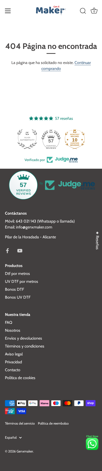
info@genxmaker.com (34, 227)
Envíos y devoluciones (23, 338)
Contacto (12, 370)
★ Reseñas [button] (97, 240)
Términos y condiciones (24, 346)
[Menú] (7, 10)
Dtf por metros (17, 273)
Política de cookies (20, 377)
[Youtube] (19, 250)
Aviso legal (14, 354)
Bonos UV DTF (17, 297)
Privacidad (13, 362)
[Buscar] (82, 11)
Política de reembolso (53, 423)
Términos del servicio (20, 423)
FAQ (8, 322)
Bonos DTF (14, 289)
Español (11, 437)
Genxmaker (25, 451)
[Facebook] (7, 250)
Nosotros (12, 330)
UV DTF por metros (21, 281)
